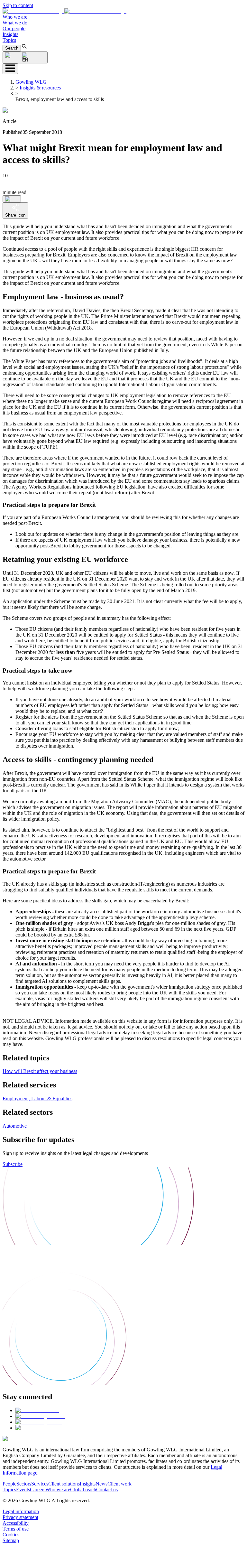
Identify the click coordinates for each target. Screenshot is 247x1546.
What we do (15, 22)
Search (11, 48)
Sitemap (11, 1540)
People (9, 1483)
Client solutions (64, 1483)
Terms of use (16, 1529)
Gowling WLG (31, 82)
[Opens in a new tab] (37, 1410)
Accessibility (16, 1523)
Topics (9, 40)
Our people (14, 28)
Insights (10, 34)
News (101, 1483)
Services (39, 1483)
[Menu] (10, 68)
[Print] (12, 198)
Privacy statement (20, 1517)
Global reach (83, 1489)
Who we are (15, 17)
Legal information (21, 1511)
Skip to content (18, 5)
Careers (37, 1489)
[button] (64, 11)
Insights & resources (40, 87)
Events (23, 1489)
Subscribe (13, 1164)
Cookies (11, 1534)
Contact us (107, 1489)
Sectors (23, 1483)
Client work (119, 1483)
